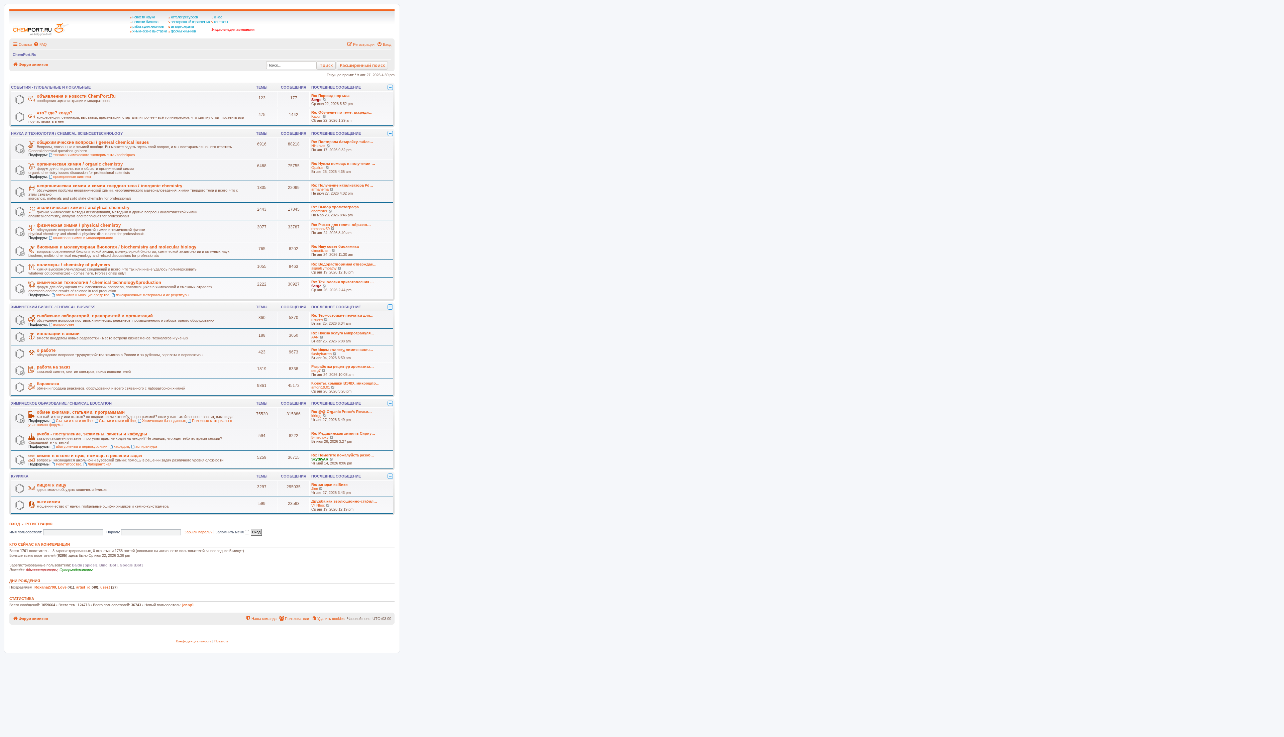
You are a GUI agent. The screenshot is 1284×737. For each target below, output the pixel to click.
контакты (221, 22)
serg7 (316, 370)
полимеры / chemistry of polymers (73, 264)
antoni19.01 (320, 387)
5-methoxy (320, 437)
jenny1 (188, 605)
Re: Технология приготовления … (342, 282)
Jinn (314, 489)
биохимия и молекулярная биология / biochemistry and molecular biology (116, 246)
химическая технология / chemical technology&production (99, 282)
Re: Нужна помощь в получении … (343, 164)
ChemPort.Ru (24, 54)
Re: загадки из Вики (329, 485)
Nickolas (318, 146)
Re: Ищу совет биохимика (335, 246)
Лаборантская (99, 464)
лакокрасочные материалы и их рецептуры (152, 295)
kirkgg (316, 416)
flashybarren (321, 354)
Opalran (317, 168)
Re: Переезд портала (330, 96)
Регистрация (38, 524)
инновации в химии (58, 333)
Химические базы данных (164, 421)
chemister (319, 211)
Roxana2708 (45, 587)
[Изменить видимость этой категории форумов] (390, 87)
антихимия (48, 501)
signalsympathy (324, 268)
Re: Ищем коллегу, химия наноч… (342, 350)
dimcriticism (320, 250)
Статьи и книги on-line (74, 421)
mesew (317, 319)
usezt (105, 587)
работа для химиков (148, 26)
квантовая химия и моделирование (83, 238)
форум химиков (183, 31)
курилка (19, 476)
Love (62, 587)
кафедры (121, 446)
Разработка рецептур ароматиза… (342, 366)
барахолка (48, 383)
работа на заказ (53, 367)
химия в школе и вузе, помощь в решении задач (89, 455)
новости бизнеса (145, 22)
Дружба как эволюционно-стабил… (344, 501)
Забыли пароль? (198, 532)
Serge (316, 100)
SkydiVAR (319, 459)
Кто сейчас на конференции (39, 544)
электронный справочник (190, 22)
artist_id (83, 587)
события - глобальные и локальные (51, 87)
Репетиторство (68, 464)
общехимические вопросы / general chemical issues (93, 142)
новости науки (143, 17)
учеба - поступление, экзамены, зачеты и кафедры (92, 433)
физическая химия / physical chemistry (79, 225)
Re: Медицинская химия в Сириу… (343, 433)
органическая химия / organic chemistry (80, 164)
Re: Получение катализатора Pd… (342, 185)
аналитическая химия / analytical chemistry (83, 207)
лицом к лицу (51, 485)
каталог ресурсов (184, 17)
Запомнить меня (230, 532)
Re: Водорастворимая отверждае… (344, 264)
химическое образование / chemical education (61, 403)
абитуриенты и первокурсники (81, 446)
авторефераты (182, 26)
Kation (316, 116)
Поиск (326, 65)
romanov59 (320, 229)
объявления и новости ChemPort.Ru (76, 96)
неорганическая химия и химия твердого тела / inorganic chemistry (109, 185)
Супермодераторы (76, 570)
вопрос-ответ (64, 324)
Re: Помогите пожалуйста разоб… (342, 455)
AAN (315, 337)
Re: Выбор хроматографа (335, 207)
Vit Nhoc (318, 505)
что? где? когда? (55, 112)
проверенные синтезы (72, 177)
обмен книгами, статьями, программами (81, 412)
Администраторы (42, 570)
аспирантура (146, 446)
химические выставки (149, 31)
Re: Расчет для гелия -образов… (341, 225)
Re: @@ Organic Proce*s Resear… (341, 412)
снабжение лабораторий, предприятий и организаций (95, 315)
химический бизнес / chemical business (53, 307)
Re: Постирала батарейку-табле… (342, 142)
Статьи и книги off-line (117, 421)
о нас (218, 17)
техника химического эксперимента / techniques (94, 155)
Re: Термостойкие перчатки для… (342, 315)
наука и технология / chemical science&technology (67, 133)
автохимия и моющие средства (82, 295)
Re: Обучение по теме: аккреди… (341, 112)
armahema (320, 189)
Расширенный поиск (362, 65)
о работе (46, 350)
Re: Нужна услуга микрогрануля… (342, 333)
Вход (14, 524)
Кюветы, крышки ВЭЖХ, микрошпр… (345, 383)
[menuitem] (40, 44)
